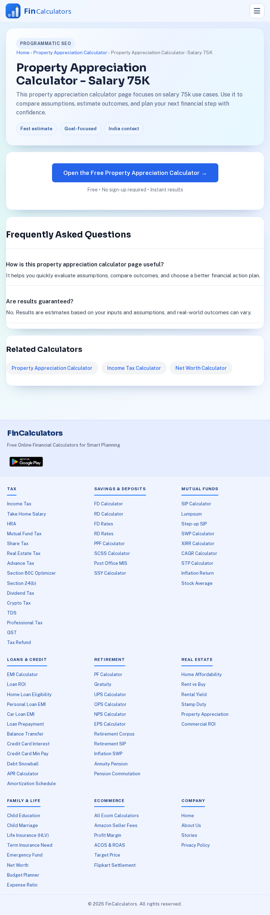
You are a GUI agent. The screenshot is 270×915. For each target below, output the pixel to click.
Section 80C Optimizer (31, 573)
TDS (12, 613)
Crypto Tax (19, 603)
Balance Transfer (25, 734)
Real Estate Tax (23, 553)
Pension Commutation (117, 773)
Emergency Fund (25, 855)
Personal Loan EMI (26, 704)
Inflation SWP (108, 753)
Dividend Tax (20, 593)
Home (23, 52)
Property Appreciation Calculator (70, 52)
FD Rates (103, 523)
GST (12, 632)
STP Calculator (197, 563)
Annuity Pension (111, 763)
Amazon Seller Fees (115, 825)
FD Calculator (108, 503)
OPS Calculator (110, 704)
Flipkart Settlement (115, 865)
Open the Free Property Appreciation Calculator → (135, 172)
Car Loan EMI (20, 714)
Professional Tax (25, 622)
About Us (191, 825)
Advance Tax (20, 563)
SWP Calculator (197, 533)
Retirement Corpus (114, 734)
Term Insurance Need (29, 845)
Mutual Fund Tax (24, 533)
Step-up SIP (194, 523)
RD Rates (104, 533)
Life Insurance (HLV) (28, 835)
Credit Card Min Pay (28, 753)
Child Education (23, 815)
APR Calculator (23, 773)
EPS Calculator (110, 724)
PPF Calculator (109, 543)
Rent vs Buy (193, 684)
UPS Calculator (110, 694)
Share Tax (17, 543)
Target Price (107, 855)
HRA (11, 523)
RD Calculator (108, 514)
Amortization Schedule (31, 783)
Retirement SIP (110, 743)
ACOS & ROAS (109, 845)
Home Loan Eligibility (29, 694)
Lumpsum (191, 514)
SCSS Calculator (112, 553)
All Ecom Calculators (116, 815)
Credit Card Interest (28, 743)
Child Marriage (22, 825)
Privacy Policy (195, 845)
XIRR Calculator (197, 543)
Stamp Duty (193, 704)
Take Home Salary (26, 514)
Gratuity (102, 684)
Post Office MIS (110, 563)
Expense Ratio (22, 885)
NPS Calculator (110, 714)
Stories (189, 835)
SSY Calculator (110, 573)
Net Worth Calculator (201, 368)
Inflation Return (197, 573)
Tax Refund (19, 642)
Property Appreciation (205, 714)
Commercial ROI (198, 724)
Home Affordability (201, 674)
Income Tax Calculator (134, 368)
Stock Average (197, 583)
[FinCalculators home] (45, 11)
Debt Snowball (23, 763)
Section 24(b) (21, 583)
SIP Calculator (196, 503)
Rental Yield (194, 694)
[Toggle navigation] (257, 11)
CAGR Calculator (199, 553)
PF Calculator (108, 674)
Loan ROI (16, 684)
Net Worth (17, 865)
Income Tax (19, 503)
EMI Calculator (22, 674)
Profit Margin (107, 835)
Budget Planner (23, 875)
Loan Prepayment (25, 724)
